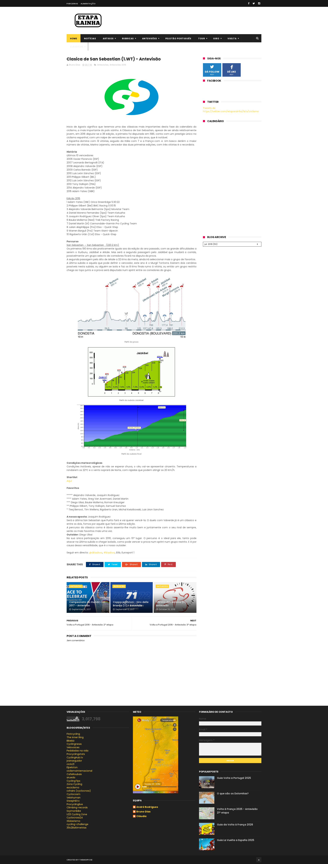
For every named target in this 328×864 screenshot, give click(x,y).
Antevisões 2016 (118, 64)
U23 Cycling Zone (77, 814)
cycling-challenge (77, 824)
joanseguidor (74, 760)
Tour (201, 38)
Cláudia (141, 816)
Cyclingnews (74, 744)
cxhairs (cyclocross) (79, 790)
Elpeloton (72, 767)
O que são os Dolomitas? (233, 793)
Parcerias (72, 3)
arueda (71, 777)
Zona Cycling (74, 784)
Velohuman (73, 797)
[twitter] (253, 3)
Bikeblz (70, 740)
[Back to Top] (258, 859)
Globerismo (73, 821)
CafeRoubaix (74, 774)
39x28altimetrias (76, 827)
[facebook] (249, 3)
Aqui (69, 481)
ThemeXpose (85, 859)
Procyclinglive (75, 804)
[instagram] (259, 3)
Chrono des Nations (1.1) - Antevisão (172, 603)
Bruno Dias (143, 811)
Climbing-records (77, 807)
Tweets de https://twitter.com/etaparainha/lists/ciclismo (231, 109)
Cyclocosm (73, 794)
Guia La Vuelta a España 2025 (235, 840)
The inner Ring (75, 737)
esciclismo (73, 787)
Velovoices (73, 747)
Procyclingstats (76, 754)
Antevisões (149, 38)
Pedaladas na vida (77, 750)
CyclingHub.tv (75, 757)
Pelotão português (178, 38)
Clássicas (76, 46)
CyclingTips (73, 781)
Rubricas (128, 38)
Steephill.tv (73, 801)
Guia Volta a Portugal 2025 (234, 778)
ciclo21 (70, 764)
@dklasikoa (95, 552)
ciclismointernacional (79, 770)
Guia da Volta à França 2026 (235, 824)
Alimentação (88, 3)
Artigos (108, 38)
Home (73, 38)
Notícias (90, 38)
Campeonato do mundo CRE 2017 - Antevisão (87, 603)
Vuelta (232, 38)
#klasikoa (109, 552)
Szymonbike (74, 811)
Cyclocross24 (75, 817)
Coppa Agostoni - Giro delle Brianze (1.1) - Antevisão (130, 603)
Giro (216, 38)
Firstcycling (73, 734)
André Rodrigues (147, 807)
